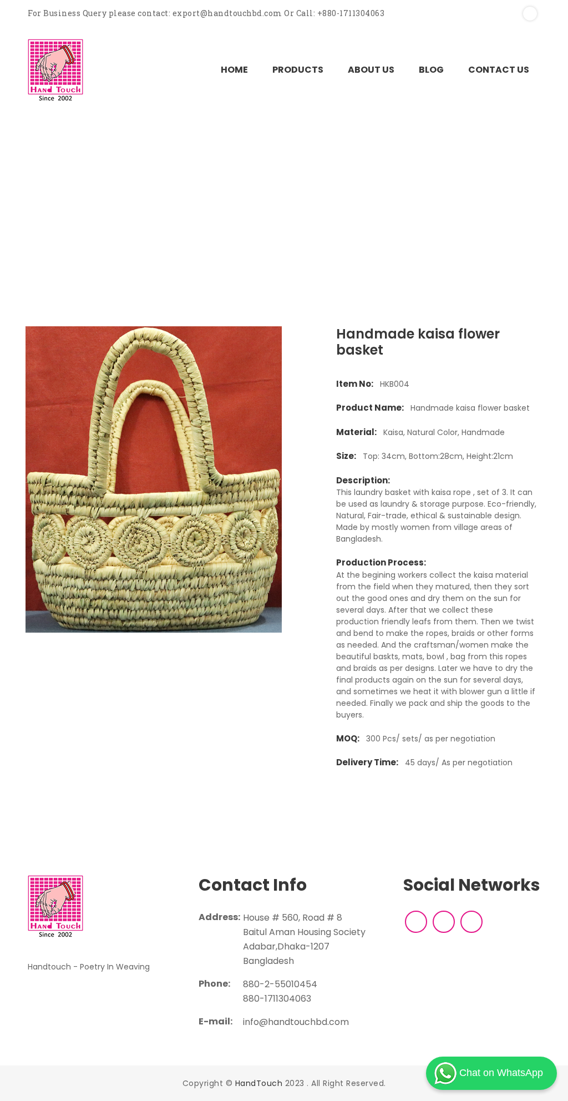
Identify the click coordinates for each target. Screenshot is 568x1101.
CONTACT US (498, 69)
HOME (234, 69)
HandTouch (259, 1083)
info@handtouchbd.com (296, 1022)
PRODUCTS (297, 69)
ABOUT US (371, 69)
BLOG (431, 69)
